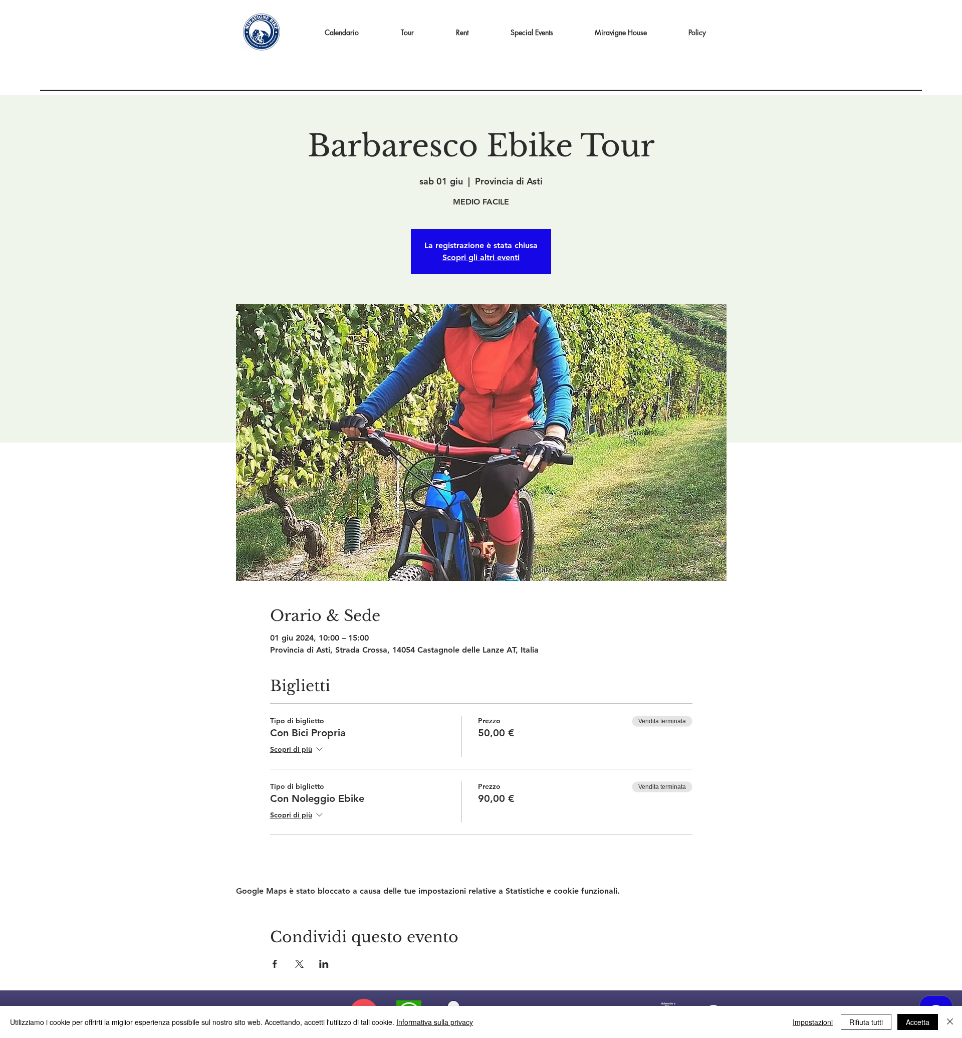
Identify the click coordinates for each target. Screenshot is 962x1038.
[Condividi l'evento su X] (299, 964)
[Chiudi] (950, 1022)
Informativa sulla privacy (434, 1022)
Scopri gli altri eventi (481, 257)
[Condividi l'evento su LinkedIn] (324, 964)
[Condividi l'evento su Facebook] (275, 964)
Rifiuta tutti (866, 1022)
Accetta (917, 1022)
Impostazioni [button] (813, 1022)
